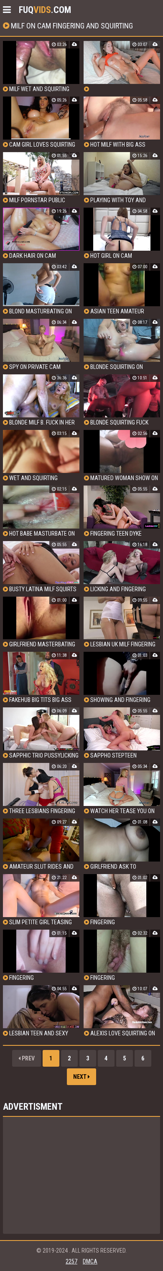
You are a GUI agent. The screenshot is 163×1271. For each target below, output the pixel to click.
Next (80, 1076)
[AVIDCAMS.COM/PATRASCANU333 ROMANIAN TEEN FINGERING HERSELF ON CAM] (122, 66)
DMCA (90, 1261)
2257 (71, 1261)
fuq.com (45, 10)
